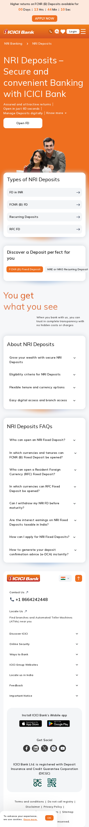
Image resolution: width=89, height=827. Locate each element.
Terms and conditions (29, 801)
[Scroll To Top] (78, 578)
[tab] (24, 269)
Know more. (31, 819)
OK (49, 817)
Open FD (22, 123)
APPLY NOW (44, 18)
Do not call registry (60, 801)
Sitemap (68, 811)
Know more (54, 113)
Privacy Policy (53, 806)
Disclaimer (33, 806)
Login (73, 31)
